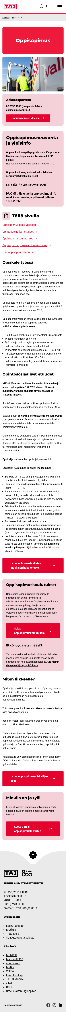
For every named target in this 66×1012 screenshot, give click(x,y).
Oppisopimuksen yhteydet (26, 118)
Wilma (10, 971)
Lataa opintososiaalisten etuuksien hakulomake (25, 565)
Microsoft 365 (14, 959)
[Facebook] (48, 1005)
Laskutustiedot (15, 925)
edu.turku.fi (13, 963)
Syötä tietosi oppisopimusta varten (27, 829)
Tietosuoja (12, 933)
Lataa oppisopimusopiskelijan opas (29, 778)
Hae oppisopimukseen (16, 252)
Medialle (11, 929)
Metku (10, 967)
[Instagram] (54, 1005)
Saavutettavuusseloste (20, 937)
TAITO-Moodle (15, 979)
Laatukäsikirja (14, 975)
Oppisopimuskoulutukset (17, 238)
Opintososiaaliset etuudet (18, 231)
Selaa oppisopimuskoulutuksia (29, 630)
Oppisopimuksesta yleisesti (19, 224)
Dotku (9, 987)
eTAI (9, 983)
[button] (60, 6)
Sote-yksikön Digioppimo (21, 991)
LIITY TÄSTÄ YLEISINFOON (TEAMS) (26, 184)
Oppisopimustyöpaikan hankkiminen (24, 245)
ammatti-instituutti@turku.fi (20, 908)
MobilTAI (11, 955)
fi (47, 6)
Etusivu (5, 17)
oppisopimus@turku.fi (18, 110)
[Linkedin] (60, 1005)
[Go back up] (33, 855)
